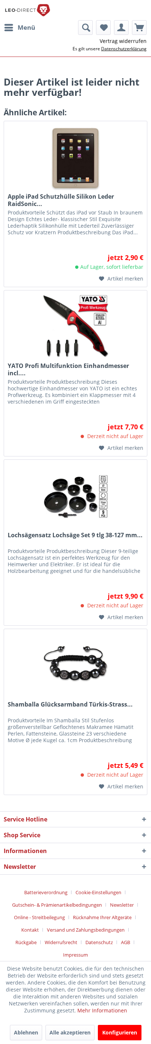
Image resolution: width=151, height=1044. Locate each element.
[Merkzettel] (103, 27)
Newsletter (122, 905)
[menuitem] (19, 27)
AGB (125, 942)
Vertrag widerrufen (123, 40)
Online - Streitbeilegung (39, 917)
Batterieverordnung (45, 892)
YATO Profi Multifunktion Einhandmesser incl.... (68, 369)
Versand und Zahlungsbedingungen (86, 929)
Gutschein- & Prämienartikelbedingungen (57, 905)
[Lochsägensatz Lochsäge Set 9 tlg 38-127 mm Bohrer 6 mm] (75, 496)
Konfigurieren (119, 1032)
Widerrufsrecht (61, 942)
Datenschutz (99, 942)
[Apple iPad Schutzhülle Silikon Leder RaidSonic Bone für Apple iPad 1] (75, 158)
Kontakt (30, 929)
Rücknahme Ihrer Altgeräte (102, 917)
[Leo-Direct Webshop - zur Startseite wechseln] (27, 10)
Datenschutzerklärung (124, 49)
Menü (26, 27)
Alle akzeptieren (70, 1032)
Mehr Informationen (102, 1010)
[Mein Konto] (121, 27)
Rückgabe (26, 942)
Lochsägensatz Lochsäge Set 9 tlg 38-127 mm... (75, 535)
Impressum (75, 954)
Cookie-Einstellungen (98, 892)
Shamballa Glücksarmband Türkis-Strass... (70, 704)
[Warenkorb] (139, 27)
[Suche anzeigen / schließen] (85, 27)
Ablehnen (26, 1032)
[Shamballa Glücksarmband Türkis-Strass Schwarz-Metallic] (75, 666)
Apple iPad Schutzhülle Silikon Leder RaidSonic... (61, 200)
